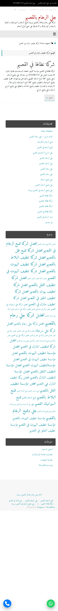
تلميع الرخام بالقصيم (29, 398)
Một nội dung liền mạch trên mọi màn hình (38, 605)
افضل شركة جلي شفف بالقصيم (25, 331)
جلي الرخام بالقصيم (40, 17)
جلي (32, 404)
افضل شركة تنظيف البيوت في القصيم (31, 275)
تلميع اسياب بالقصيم (33, 391)
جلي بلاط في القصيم (15, 500)
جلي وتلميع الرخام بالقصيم (34, 414)
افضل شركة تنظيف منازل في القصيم (34, 301)
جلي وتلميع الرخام (47, 180)
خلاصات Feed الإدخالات (42, 455)
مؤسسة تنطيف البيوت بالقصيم (29, 418)
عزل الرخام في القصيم (45, 217)
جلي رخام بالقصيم (46, 174)
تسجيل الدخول (47, 449)
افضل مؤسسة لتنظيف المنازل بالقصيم (35, 374)
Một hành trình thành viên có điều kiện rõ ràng (36, 602)
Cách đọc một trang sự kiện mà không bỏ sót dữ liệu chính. (30, 609)
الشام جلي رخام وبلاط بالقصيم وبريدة (29, 495)
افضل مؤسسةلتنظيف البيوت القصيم (34, 362)
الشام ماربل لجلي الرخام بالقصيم (47, 3)
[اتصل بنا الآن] (7, 604)
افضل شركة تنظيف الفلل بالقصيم (34, 281)
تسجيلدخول (23, 9)
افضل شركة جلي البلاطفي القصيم (41, 309)
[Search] (15, 10)
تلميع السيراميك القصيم (36, 400)
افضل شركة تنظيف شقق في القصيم (35, 294)
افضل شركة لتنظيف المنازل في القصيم (33, 343)
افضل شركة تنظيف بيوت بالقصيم (35, 288)
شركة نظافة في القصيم (36, 64)
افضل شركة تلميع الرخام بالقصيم (47, 244)
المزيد (50, 98)
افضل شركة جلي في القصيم (20, 335)
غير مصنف (49, 222)
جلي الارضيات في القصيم (23, 404)
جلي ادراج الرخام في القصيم (43, 153)
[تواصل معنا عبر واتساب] (51, 604)
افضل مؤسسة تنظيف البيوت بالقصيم (34, 349)
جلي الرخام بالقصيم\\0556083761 (24, 3)
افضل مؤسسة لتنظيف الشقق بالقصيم (31, 368)
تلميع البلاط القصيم (22, 391)
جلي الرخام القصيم (46, 158)
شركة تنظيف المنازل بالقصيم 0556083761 (43, 9)
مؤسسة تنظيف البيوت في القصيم (37, 425)
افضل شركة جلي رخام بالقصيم (33, 319)
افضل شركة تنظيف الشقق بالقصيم (37, 278)
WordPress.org (46, 465)
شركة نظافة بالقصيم (46, 201)
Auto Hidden (47, 131)
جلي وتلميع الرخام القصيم (44, 185)
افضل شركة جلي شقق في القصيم (39, 335)
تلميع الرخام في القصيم (45, 147)
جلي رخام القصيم (47, 169)
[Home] (55, 43)
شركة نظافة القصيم (46, 196)
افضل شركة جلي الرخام (23, 309)
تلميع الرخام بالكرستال (45, 142)
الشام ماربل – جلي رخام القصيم (41, 137)
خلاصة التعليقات (46, 460)
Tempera (40, 507)
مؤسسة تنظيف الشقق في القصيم (33, 427)
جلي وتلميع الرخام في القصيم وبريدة (40, 190)
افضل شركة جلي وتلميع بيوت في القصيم (28, 340)
